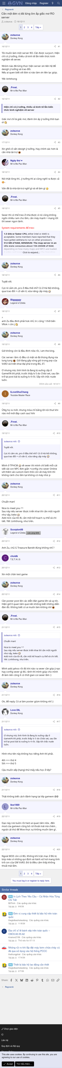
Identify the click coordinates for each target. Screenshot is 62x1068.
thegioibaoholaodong (18, 920)
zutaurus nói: (10, 441)
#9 (59, 403)
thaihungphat (14, 954)
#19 (58, 816)
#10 (58, 433)
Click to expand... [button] (31, 252)
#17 (58, 721)
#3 (59, 142)
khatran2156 (14, 937)
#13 (58, 567)
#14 (58, 594)
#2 (59, 98)
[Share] (55, 46)
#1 (59, 46)
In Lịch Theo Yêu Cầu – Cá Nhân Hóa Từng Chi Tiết (34, 898)
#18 (58, 789)
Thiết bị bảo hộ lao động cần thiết (31, 964)
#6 (59, 274)
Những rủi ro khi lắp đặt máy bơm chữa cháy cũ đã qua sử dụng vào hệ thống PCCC (34, 949)
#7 (59, 311)
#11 (58, 495)
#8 (59, 344)
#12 (58, 540)
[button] (30, 1034)
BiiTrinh (11, 903)
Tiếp (37, 27)
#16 (58, 694)
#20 (58, 849)
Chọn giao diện (10, 1028)
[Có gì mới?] (53, 3)
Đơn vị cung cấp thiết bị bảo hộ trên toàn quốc (32, 915)
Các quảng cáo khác (26, 903)
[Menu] (4, 3)
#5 (59, 208)
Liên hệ (4, 1040)
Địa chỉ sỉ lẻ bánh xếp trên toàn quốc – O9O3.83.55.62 (29, 932)
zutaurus (8, 21)
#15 (58, 627)
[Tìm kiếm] (58, 3)
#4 (59, 171)
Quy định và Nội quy (10, 1045)
